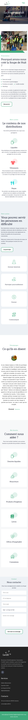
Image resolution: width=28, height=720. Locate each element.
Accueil (8, 16)
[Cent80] (7, 3)
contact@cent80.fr (6, 704)
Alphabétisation (5, 690)
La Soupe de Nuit (5, 688)
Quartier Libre (5, 685)
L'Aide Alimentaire (6, 683)
